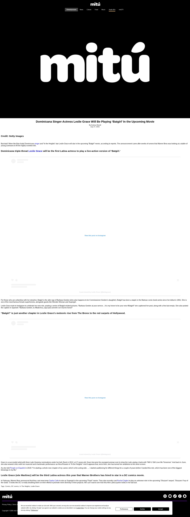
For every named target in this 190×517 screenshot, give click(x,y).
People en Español (17, 468)
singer (37, 144)
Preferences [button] (34, 510)
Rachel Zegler (122, 481)
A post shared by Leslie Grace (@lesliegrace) (95, 292)
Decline (142, 509)
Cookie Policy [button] (80, 508)
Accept (160, 509)
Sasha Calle (54, 481)
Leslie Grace (35, 151)
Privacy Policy (6, 504)
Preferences (124, 509)
